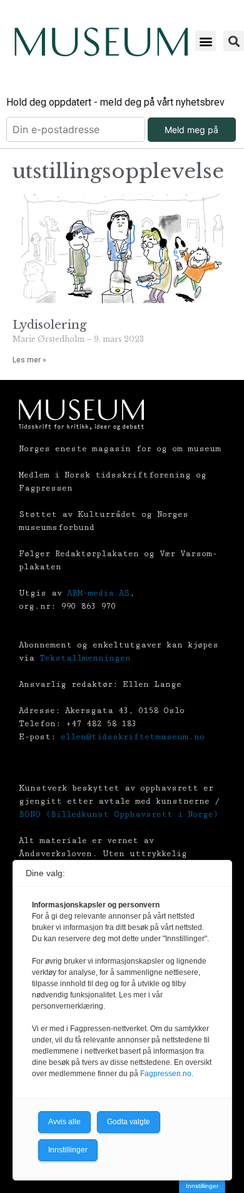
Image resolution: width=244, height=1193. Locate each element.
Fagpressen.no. (166, 1073)
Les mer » (29, 360)
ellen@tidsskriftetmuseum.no (133, 737)
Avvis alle (64, 1121)
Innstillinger (202, 1185)
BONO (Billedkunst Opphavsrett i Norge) (118, 814)
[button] (205, 41)
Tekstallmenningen (85, 658)
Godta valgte (128, 1121)
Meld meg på (191, 129)
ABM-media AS (98, 593)
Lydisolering (49, 325)
